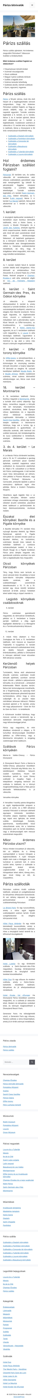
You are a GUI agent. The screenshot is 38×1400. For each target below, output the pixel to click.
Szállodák (7, 1335)
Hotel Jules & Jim (10, 1376)
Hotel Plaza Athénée (11, 1366)
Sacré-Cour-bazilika (11, 420)
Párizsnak (7, 175)
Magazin (6, 1314)
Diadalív (6, 1218)
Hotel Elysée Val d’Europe (16, 995)
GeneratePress (19, 1397)
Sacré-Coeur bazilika (11, 1094)
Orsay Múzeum (9, 1132)
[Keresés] (32, 1062)
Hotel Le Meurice (10, 1383)
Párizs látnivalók (13, 5)
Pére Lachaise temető (12, 1105)
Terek (5, 1339)
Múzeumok (7, 1321)
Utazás (6, 1342)
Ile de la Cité (8, 1157)
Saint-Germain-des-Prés (13, 1187)
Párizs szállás (8, 1050)
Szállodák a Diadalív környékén (21, 136)
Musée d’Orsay (11, 374)
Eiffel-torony (11, 358)
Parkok (6, 1325)
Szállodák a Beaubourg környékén (17, 1260)
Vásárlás (6, 1349)
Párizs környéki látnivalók (13, 1084)
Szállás (6, 1332)
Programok (7, 1328)
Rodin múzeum (9, 1122)
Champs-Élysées (10, 1080)
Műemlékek (7, 1318)
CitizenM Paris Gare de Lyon (14, 1373)
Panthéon (7, 1225)
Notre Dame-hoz (27, 328)
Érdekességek (8, 1307)
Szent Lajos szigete (11, 1160)
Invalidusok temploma (12, 1208)
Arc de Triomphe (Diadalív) (21, 281)
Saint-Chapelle (9, 1222)
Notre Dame (8, 1215)
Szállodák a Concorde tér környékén (18, 1249)
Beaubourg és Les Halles (13, 1167)
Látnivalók (7, 1311)
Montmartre (24, 399)
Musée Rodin (26, 371)
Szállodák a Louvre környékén (20, 154)
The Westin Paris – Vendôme (14, 1369)
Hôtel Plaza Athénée (12, 924)
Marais (6, 1153)
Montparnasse (9, 1171)
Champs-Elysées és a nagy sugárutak (18, 1180)
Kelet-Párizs (8, 1184)
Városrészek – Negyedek (13, 1346)
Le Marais (14, 201)
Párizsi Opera (8, 1098)
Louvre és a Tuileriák (11, 1150)
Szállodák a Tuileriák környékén (21, 152)
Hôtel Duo (7, 979)
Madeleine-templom (11, 1211)
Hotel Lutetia (9, 964)
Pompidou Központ (10, 1087)
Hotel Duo (7, 1362)
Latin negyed (16, 198)
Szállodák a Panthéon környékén (21, 139)
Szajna (6, 1091)
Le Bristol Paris (9, 908)
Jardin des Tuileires (11, 228)
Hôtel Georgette (9, 1380)
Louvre (25, 333)
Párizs (5, 99)
